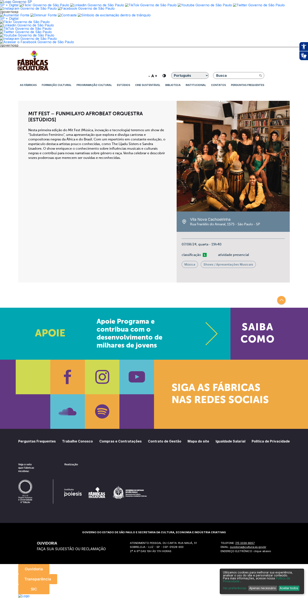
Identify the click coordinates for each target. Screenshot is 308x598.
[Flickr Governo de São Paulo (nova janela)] (44, 5)
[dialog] (262, 581)
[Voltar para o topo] (281, 300)
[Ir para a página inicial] (32, 70)
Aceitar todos (289, 588)
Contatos (218, 85)
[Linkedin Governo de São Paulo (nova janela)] (97, 5)
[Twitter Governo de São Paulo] (26, 32)
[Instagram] (102, 377)
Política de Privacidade (271, 441)
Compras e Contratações (120, 441)
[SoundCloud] (67, 411)
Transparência (37, 579)
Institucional (196, 85)
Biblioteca (173, 85)
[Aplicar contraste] (67, 15)
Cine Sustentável (147, 85)
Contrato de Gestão (164, 441)
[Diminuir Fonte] (43, 15)
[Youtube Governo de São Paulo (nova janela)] (205, 5)
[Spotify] (102, 411)
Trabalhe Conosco (77, 441)
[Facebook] (67, 377)
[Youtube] (136, 377)
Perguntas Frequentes (247, 85)
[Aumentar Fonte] (14, 15)
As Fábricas (28, 85)
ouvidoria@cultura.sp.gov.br (248, 547)
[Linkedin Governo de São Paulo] (27, 25)
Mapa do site (198, 441)
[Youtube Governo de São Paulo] (27, 35)
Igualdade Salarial (230, 441)
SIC (34, 589)
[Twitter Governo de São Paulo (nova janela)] (259, 5)
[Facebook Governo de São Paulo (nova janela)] (86, 8)
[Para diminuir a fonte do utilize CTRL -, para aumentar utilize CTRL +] (152, 75)
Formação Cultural (56, 85)
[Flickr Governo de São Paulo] (25, 22)
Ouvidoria (34, 569)
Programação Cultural (94, 85)
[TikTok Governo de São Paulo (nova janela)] (151, 5)
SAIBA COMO (258, 334)
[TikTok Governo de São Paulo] (26, 28)
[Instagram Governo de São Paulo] (28, 8)
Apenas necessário (262, 588)
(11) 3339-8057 (245, 543)
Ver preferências (234, 588)
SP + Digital (9, 5)
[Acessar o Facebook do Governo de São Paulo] (37, 42)
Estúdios (123, 85)
